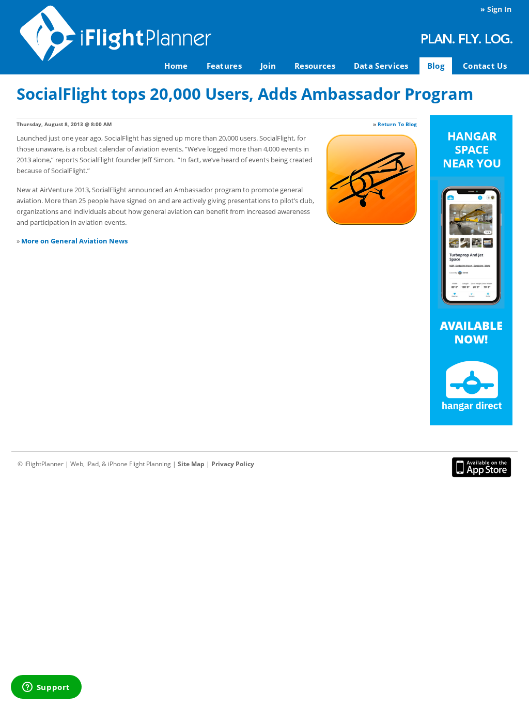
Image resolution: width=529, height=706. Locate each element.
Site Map (191, 463)
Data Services (381, 65)
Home (176, 65)
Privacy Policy (232, 463)
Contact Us (485, 65)
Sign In (499, 9)
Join (268, 65)
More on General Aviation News (74, 240)
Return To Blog (397, 124)
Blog (435, 65)
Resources (314, 65)
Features (224, 65)
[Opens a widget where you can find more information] (46, 688)
